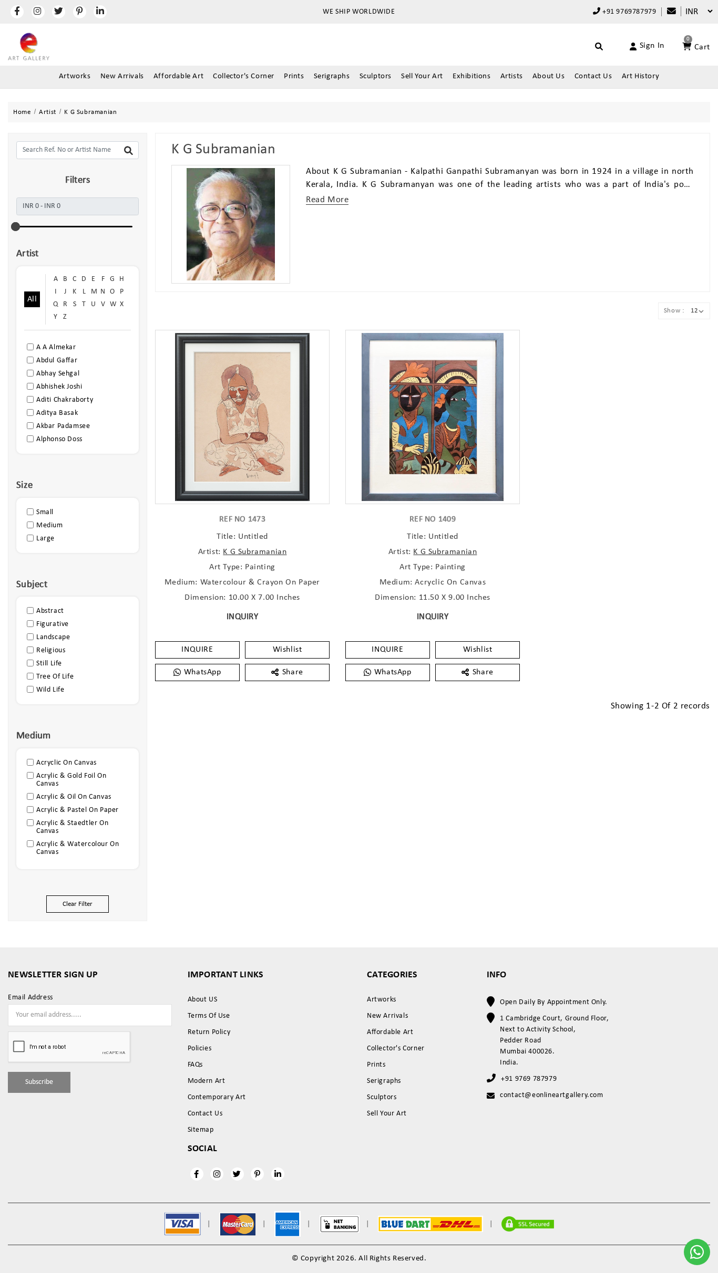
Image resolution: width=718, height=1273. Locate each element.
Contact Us (593, 76)
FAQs (195, 1065)
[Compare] (666, 11)
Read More (327, 199)
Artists (511, 76)
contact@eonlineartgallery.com (551, 1095)
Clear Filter (78, 904)
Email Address (30, 997)
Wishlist (287, 649)
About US (203, 1000)
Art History (641, 76)
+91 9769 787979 (529, 1079)
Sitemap (201, 1130)
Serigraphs (332, 76)
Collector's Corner (243, 76)
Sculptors (376, 76)
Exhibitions (472, 76)
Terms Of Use (209, 1016)
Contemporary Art (217, 1097)
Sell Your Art (422, 76)
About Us (548, 76)
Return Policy (209, 1032)
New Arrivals (122, 76)
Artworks (75, 76)
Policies (200, 1048)
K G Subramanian (254, 552)
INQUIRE (197, 649)
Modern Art (206, 1081)
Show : (674, 310)
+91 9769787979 (628, 12)
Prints (294, 76)
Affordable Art (178, 76)
